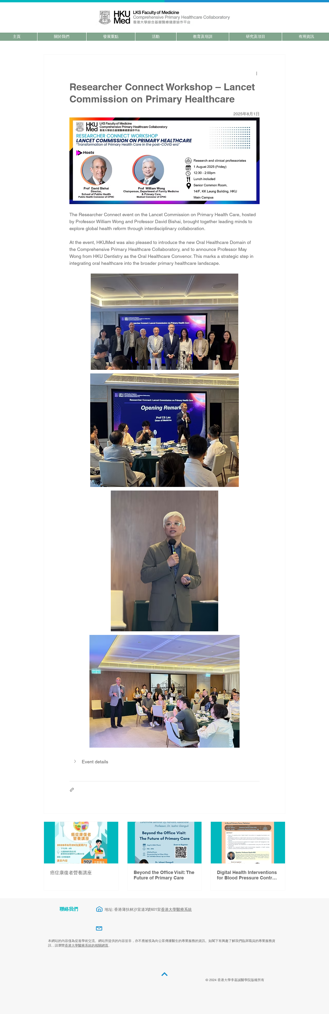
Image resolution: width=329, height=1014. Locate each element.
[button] (62, 37)
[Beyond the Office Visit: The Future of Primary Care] (164, 842)
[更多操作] (256, 73)
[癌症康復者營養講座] (81, 842)
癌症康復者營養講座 (71, 872)
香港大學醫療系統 (176, 909)
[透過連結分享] (71, 789)
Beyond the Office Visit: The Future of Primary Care (164, 875)
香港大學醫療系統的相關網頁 (86, 945)
